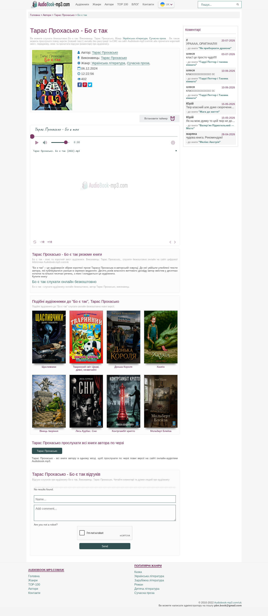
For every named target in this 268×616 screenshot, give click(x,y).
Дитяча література (146, 588)
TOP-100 (34, 584)
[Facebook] (79, 84)
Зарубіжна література (149, 580)
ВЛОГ (135, 4)
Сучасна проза (157, 38)
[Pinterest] (85, 84)
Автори (109, 4)
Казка (138, 571)
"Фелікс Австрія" (210, 141)
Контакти (148, 4)
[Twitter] (90, 84)
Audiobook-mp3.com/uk (228, 602)
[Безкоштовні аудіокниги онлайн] (51, 4)
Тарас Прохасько (105, 52)
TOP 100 (122, 4)
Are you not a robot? (46, 524)
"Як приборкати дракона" (215, 48)
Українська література (135, 38)
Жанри (97, 4)
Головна (34, 576)
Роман (138, 584)
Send (105, 546)
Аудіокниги (82, 4)
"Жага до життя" (209, 111)
